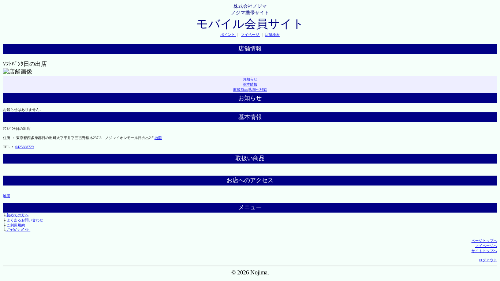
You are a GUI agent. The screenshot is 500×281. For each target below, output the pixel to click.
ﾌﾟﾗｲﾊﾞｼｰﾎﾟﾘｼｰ (17, 230)
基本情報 (250, 84)
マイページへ (486, 246)
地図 (158, 138)
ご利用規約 (15, 225)
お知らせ (250, 79)
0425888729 (24, 147)
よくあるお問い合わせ (25, 220)
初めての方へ (17, 215)
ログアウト (488, 260)
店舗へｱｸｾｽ (258, 89)
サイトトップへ (484, 251)
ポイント (228, 35)
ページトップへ (484, 241)
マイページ (250, 35)
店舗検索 (272, 35)
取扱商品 (240, 89)
